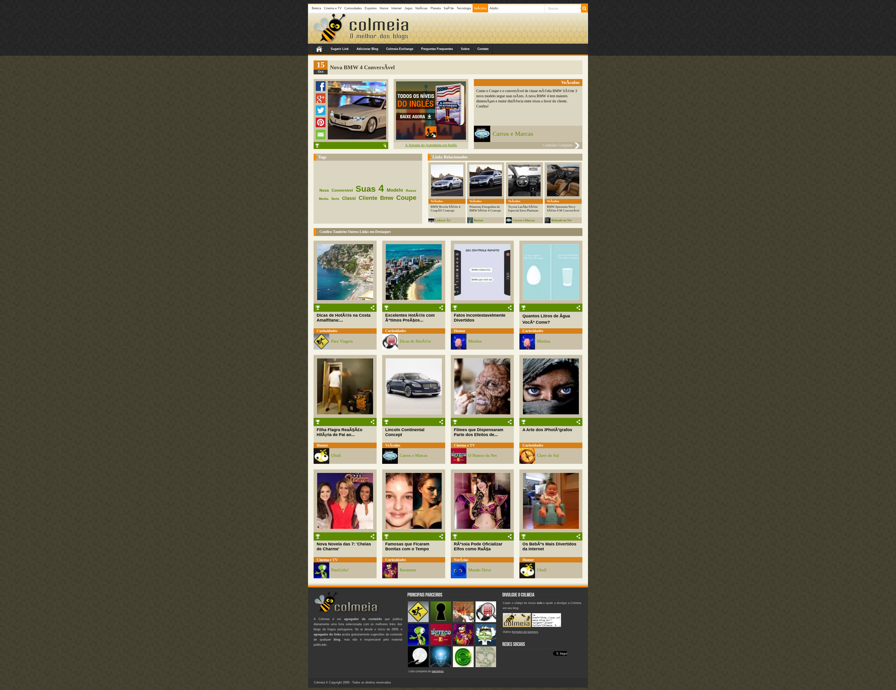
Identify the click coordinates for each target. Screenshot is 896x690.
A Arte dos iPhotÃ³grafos (547, 429)
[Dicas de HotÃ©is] (486, 621)
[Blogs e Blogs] (463, 666)
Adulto (494, 8)
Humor (384, 8)
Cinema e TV (333, 8)
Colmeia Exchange (399, 49)
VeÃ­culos (480, 8)
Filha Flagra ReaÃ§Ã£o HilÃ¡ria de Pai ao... (339, 432)
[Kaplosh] (463, 621)
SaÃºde (449, 8)
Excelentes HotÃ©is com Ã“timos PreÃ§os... (410, 317)
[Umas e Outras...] (486, 666)
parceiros (438, 671)
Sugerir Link (340, 49)
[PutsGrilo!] (418, 643)
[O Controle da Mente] (440, 666)
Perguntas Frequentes (437, 49)
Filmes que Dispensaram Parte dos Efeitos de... (478, 432)
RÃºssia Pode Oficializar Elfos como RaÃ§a (478, 546)
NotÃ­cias (421, 8)
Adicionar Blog (367, 49)
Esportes (371, 8)
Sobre (465, 49)
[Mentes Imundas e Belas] (418, 666)
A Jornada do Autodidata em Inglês (431, 145)
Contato (483, 49)
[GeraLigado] (486, 643)
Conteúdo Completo (558, 145)
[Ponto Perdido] (440, 621)
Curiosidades (353, 8)
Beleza (316, 8)
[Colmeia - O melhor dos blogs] (329, 42)
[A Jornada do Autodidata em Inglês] (431, 138)
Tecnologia (464, 8)
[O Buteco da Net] (440, 643)
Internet (396, 8)
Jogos (408, 8)
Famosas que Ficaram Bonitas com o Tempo (407, 546)
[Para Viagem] (418, 621)
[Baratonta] (463, 643)
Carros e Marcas (513, 133)
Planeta (435, 8)
